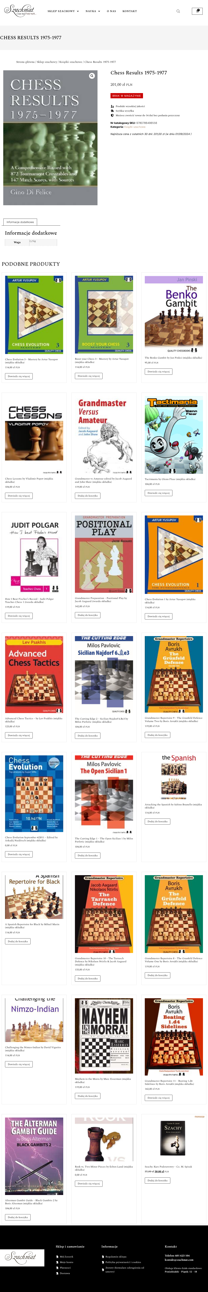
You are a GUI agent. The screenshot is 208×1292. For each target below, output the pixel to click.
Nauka (91, 11)
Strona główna (25, 62)
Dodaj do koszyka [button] (88, 496)
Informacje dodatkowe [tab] (20, 222)
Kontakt (130, 11)
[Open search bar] (178, 11)
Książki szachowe (70, 62)
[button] (92, 76)
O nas (111, 11)
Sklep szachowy (61, 11)
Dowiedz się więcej (19, 376)
